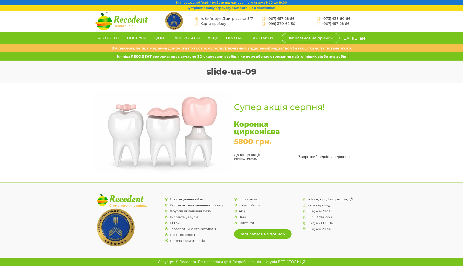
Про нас (235, 37)
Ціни (159, 37)
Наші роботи (185, 37)
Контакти (262, 37)
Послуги (136, 37)
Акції (213, 37)
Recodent (131, 19)
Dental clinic (123, 26)
